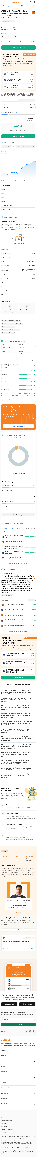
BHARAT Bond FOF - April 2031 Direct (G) (14, 536)
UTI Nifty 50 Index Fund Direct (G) (14, 615)
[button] (18, 1051)
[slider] (8, 115)
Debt (2, 17)
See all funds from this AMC (18, 631)
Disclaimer (4, 1126)
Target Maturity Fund (11, 17)
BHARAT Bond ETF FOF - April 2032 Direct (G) (14, 552)
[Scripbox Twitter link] (26, 1031)
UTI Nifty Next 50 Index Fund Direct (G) (15, 620)
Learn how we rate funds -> (28, 41)
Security (3, 1123)
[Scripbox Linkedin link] (34, 1031)
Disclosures (4, 1117)
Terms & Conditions (6, 1120)
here (15, 1153)
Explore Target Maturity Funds (18, 563)
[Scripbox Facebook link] (30, 1031)
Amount (3, 104)
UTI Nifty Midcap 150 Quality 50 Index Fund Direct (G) (14, 626)
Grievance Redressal (7, 1129)
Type (2, 344)
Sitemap (3, 1132)
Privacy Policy (5, 1115)
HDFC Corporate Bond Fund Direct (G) (13, 542)
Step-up (21, 351)
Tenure (3, 351)
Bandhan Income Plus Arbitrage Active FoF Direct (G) (14, 547)
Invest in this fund (18, 47)
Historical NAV (19, 6)
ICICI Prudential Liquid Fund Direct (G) (13, 558)
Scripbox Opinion (6, 6)
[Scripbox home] (17, 2)
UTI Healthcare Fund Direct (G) (14, 604)
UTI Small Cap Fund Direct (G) (13, 610)
